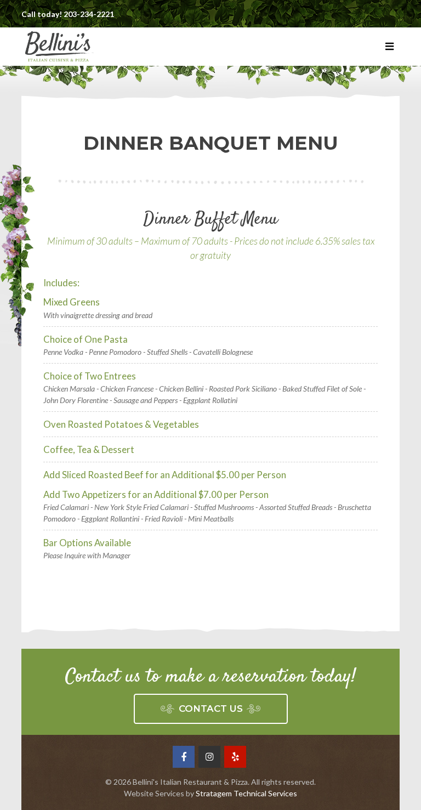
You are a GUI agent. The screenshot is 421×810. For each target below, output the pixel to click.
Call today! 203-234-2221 (67, 14)
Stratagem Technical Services (246, 793)
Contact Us (211, 708)
